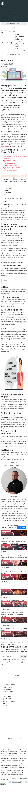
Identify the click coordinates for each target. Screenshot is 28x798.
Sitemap (23, 732)
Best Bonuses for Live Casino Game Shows (12, 600)
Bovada (10, 679)
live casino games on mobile (14, 238)
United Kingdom (10, 740)
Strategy (17, 48)
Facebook (5, 465)
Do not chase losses (9, 160)
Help (13, 734)
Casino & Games (19, 43)
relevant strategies (5, 351)
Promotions (18, 39)
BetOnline (12, 677)
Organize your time (9, 169)
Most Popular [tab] (12, 527)
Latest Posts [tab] (21, 527)
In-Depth (17, 45)
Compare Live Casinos (9, 686)
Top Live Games (7, 687)
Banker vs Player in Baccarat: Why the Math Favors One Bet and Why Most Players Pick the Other (14, 557)
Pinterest (12, 465)
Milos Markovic (16, 495)
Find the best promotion (10, 170)
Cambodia (14, 768)
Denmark (13, 776)
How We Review (7, 698)
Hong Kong (15, 785)
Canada (8, 751)
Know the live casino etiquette (12, 167)
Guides (9, 23)
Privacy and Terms (13, 732)
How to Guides (5, 567)
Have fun (6, 172)
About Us (5, 703)
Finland (11, 779)
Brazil (10, 765)
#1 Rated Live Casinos (9, 684)
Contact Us (6, 705)
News (16, 46)
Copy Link (14, 467)
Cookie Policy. (24, 782)
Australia (8, 754)
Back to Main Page (20, 50)
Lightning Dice (13, 348)
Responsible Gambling (9, 701)
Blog (2, 595)
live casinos (20, 85)
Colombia (13, 771)
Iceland (11, 791)
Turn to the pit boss (9, 163)
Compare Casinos (6, 11)
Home (3, 23)
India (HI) (13, 794)
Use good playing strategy (11, 165)
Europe (8, 746)
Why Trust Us (6, 700)
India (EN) (14, 797)
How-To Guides (19, 36)
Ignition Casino (16, 675)
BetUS (9, 673)
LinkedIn (23, 465)
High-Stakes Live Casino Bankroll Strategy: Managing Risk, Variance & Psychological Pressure (12, 614)
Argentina (13, 762)
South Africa (9, 757)
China (10, 773)
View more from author (13, 525)
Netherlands (9, 743)
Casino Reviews (7, 7)
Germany (13, 782)
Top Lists (17, 41)
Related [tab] (4, 527)
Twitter (18, 465)
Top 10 (12, 14)
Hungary (12, 788)
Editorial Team (7, 696)
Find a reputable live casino (11, 155)
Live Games (4, 17)
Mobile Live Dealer (8, 691)
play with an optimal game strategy (9, 333)
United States (9, 748)
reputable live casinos (13, 212)
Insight (17, 38)
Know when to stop (9, 162)
